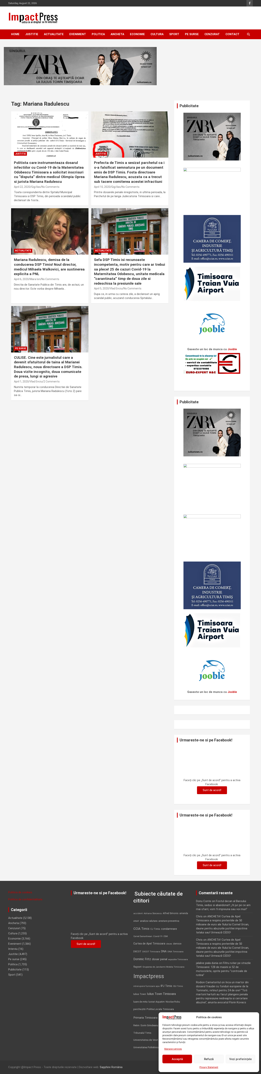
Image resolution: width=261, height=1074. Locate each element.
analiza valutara (148, 920)
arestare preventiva (168, 920)
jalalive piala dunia (207, 963)
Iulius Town (139, 994)
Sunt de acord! (212, 790)
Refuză (209, 1059)
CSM (165, 936)
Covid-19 (157, 936)
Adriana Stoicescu (153, 913)
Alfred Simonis (170, 913)
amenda (183, 913)
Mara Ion (35, 279)
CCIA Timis (141, 929)
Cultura (157, 34)
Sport (174, 34)
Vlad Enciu (116, 288)
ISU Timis (178, 986)
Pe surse (192, 34)
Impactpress (148, 976)
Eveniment (77, 34)
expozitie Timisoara (178, 959)
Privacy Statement (208, 1067)
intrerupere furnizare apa (146, 986)
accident (138, 913)
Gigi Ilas (36, 186)
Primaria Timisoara (145, 1017)
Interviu (13, 949)
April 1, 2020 (21, 381)
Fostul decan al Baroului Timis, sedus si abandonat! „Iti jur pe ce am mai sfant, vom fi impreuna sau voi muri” (223, 905)
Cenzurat (212, 34)
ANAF (136, 921)
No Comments (50, 186)
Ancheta (117, 34)
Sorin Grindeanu (149, 1025)
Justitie (31, 34)
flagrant (137, 966)
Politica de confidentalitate (25, 899)
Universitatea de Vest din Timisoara (153, 1039)
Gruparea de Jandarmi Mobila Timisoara (163, 966)
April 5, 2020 (101, 288)
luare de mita (140, 1001)
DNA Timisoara (175, 951)
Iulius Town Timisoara (161, 994)
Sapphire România (111, 1067)
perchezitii (139, 1009)
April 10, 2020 (102, 186)
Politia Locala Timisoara (160, 1009)
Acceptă (177, 1059)
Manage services (173, 1049)
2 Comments (52, 381)
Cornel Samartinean (142, 936)
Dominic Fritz (142, 959)
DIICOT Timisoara (151, 951)
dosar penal (159, 959)
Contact (232, 34)
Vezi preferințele (240, 1059)
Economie (137, 34)
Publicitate (15, 969)
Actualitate (54, 34)
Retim (136, 1025)
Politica (98, 34)
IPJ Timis (166, 986)
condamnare (169, 929)
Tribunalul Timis (142, 1032)
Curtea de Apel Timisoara (149, 943)
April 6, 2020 (21, 279)
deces (169, 944)
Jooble (232, 349)
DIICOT (137, 951)
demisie (177, 943)
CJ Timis (155, 928)
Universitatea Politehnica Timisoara (152, 1047)
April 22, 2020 (22, 186)
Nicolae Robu (173, 1001)
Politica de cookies (20, 892)
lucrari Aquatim (156, 1001)
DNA (164, 951)
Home (15, 34)
